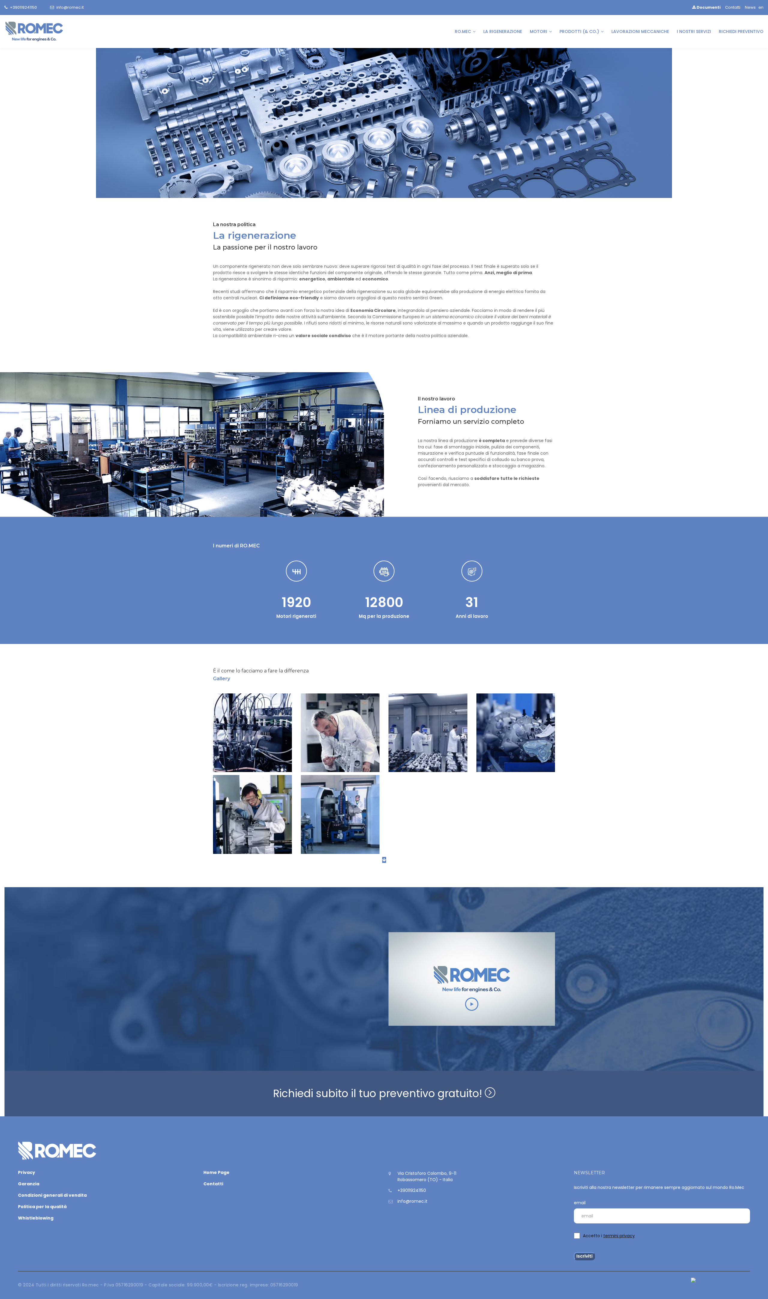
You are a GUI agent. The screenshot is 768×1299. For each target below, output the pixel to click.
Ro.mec (463, 31)
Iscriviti (584, 1256)
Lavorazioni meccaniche (640, 31)
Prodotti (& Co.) (580, 31)
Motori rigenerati (296, 616)
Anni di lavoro (472, 616)
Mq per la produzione (384, 616)
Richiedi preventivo (741, 31)
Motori (539, 31)
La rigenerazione (502, 31)
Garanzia (28, 1184)
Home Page (216, 1172)
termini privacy (619, 1236)
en (761, 7)
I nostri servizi (694, 31)
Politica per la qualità (42, 1207)
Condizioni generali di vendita (52, 1195)
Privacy (26, 1172)
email (580, 1203)
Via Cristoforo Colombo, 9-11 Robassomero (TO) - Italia (427, 1176)
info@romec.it (70, 7)
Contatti (732, 7)
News (750, 7)
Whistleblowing (35, 1218)
